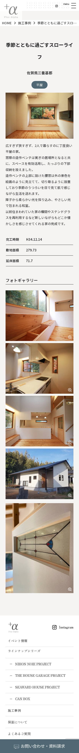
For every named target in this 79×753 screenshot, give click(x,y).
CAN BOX (22, 698)
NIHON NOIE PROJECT (33, 664)
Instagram (66, 627)
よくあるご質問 (19, 733)
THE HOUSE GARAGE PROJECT (40, 675)
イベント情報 (17, 640)
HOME (7, 23)
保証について (17, 722)
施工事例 (24, 23)
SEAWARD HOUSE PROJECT (37, 687)
